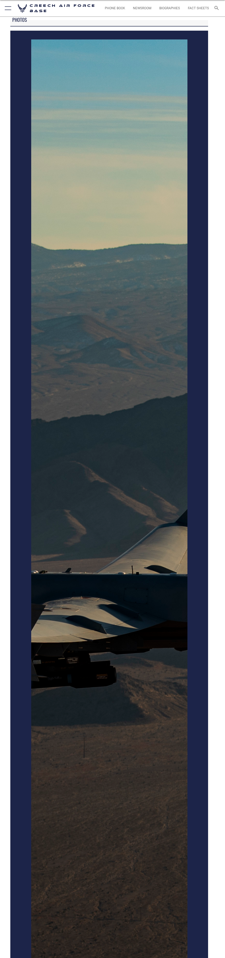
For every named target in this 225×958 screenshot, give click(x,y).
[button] (7, 8)
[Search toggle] (217, 8)
